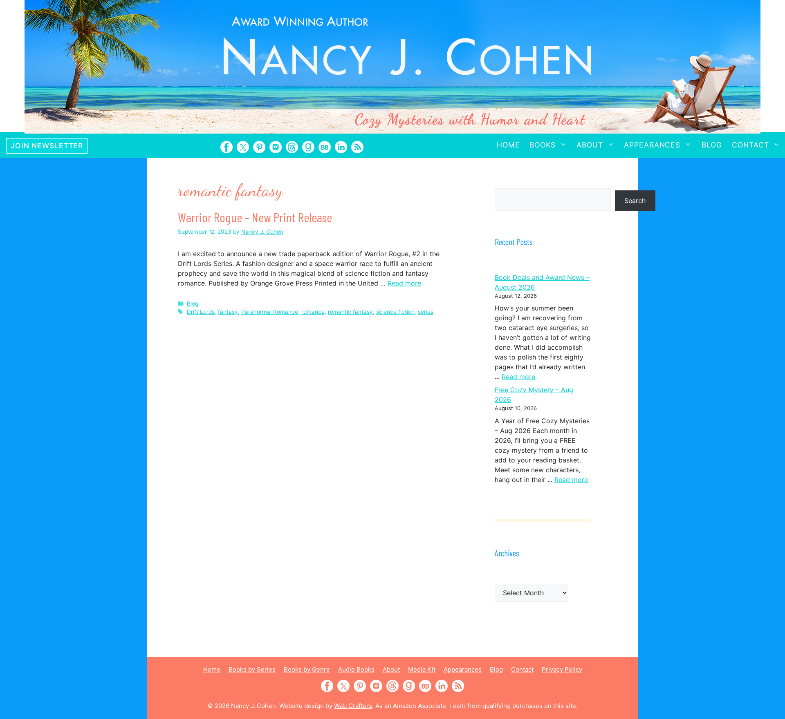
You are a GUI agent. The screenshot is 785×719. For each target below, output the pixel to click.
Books (542, 145)
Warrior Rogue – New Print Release (255, 217)
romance (313, 311)
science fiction (395, 311)
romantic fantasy (350, 311)
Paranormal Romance (269, 311)
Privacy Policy (562, 669)
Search (635, 200)
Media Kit (421, 669)
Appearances (652, 145)
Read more (404, 283)
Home (508, 145)
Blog (712, 145)
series (425, 311)
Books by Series (252, 669)
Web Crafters (353, 706)
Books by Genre (307, 669)
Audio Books (356, 669)
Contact (750, 145)
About (589, 145)
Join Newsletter (47, 145)
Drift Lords (201, 311)
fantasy (228, 311)
